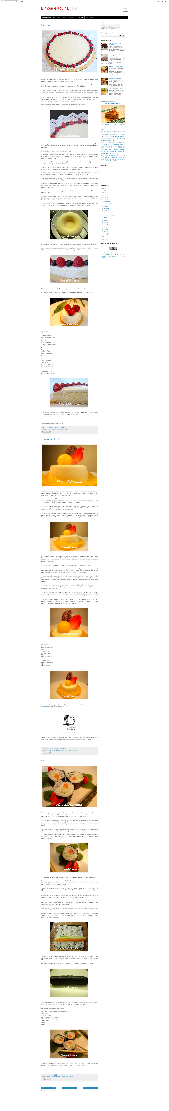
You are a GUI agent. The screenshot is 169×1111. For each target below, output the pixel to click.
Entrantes (111, 142)
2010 (103, 237)
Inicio (69, 1088)
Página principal (46, 17)
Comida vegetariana (56, 1076)
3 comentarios (62, 748)
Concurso (103, 138)
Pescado (119, 151)
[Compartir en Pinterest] (50, 432)
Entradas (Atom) (53, 1091)
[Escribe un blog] (44, 432)
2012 (103, 197)
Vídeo (118, 161)
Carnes (103, 134)
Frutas (58, 429)
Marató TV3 (106, 147)
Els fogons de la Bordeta (88, 705)
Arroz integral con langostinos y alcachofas (113, 124)
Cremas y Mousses (51, 429)
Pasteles (111, 151)
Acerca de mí (89, 17)
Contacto (81, 17)
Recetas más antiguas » (90, 1088)
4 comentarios (62, 427)
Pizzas (102, 153)
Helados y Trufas (60, 750)
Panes (110, 149)
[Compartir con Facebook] (48, 432)
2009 (103, 239)
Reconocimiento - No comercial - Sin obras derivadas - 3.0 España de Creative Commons (113, 256)
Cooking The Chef (111, 138)
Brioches (121, 133)
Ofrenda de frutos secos (115, 78)
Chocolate (49, 750)
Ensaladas (103, 142)
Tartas (66, 429)
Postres (62, 429)
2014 (103, 193)
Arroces (48, 1076)
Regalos (121, 155)
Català (124, 9)
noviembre (107, 204)
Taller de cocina (118, 159)
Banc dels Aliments (119, 131)
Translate (113, 28)
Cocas (105, 136)
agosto (106, 210)
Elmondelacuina (59, 8)
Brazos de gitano (112, 133)
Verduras (71, 1076)
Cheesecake (47, 25)
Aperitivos (103, 131)
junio (105, 222)
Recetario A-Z (57, 17)
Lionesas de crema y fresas (116, 66)
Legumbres (122, 146)
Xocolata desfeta (46, 706)
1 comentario (62, 1074)
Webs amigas (72, 17)
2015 (103, 190)
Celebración (111, 134)
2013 (103, 195)
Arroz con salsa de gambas (116, 88)
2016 (103, 188)
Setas (110, 159)
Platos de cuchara (111, 153)
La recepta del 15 (69, 750)
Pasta (115, 149)
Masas (112, 147)
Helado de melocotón (51, 439)
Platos (64, 17)
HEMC (102, 146)
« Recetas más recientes (48, 1088)
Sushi (43, 760)
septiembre (107, 208)
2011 (103, 199)
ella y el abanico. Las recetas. (112, 103)
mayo (105, 225)
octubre (106, 206)
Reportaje (104, 157)
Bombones (103, 133)
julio (105, 220)
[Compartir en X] (46, 432)
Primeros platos (65, 1076)
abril (105, 227)
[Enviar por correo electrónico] (43, 432)
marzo (105, 229)
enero (105, 234)
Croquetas (120, 141)
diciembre (106, 201)
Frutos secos (105, 144)
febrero (106, 231)
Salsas (113, 157)
